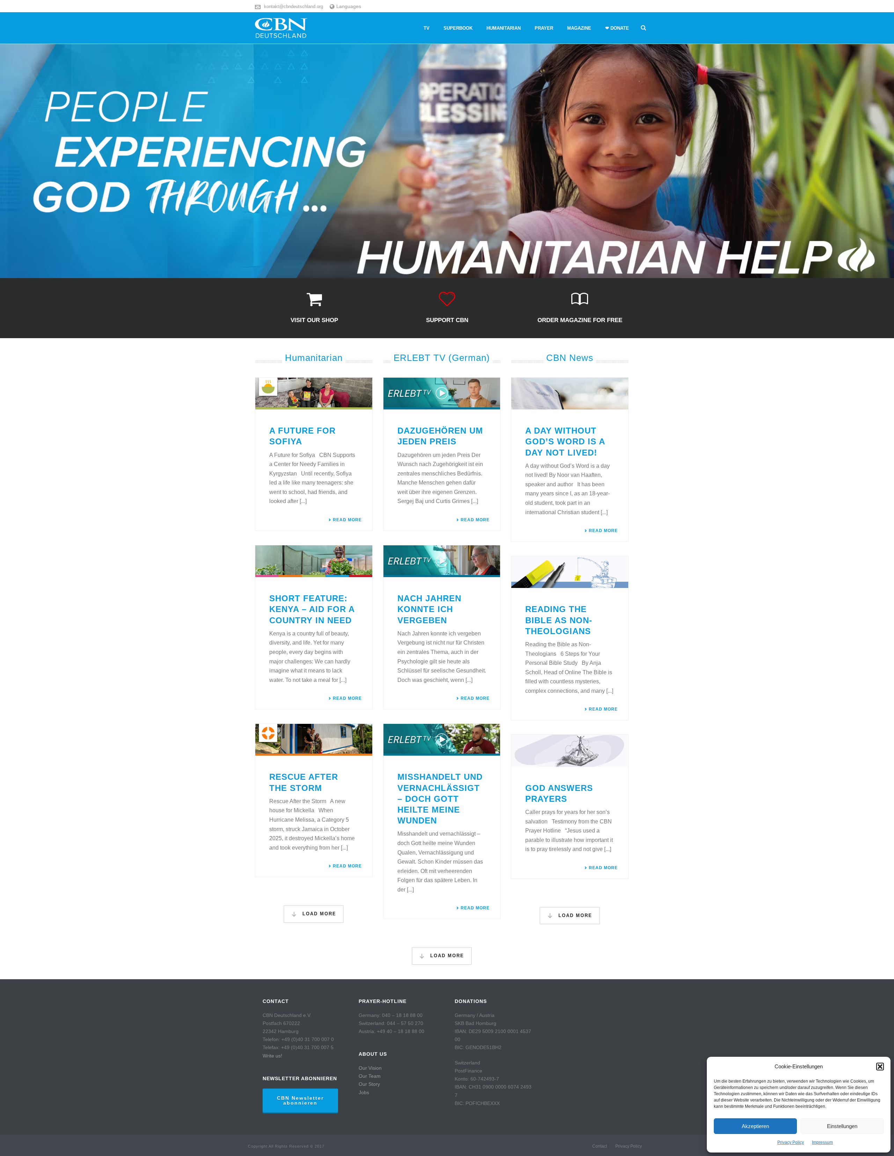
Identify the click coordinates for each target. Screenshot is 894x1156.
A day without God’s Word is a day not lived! (565, 441)
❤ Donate (617, 28)
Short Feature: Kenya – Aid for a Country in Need (311, 609)
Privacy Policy (790, 1142)
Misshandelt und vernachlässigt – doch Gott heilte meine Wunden (440, 798)
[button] (880, 1066)
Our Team (370, 1076)
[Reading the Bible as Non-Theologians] (569, 572)
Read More (347, 520)
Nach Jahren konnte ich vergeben (429, 609)
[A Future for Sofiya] (313, 393)
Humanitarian (503, 28)
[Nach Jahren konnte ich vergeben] (441, 561)
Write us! (272, 1056)
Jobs (364, 1092)
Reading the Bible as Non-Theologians (558, 619)
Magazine (579, 28)
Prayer (544, 28)
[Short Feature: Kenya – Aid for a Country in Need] (313, 561)
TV (427, 28)
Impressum (822, 1142)
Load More (318, 913)
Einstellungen (842, 1126)
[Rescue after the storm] (313, 740)
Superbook (458, 28)
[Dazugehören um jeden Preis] (441, 393)
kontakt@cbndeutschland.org (293, 6)
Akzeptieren (755, 1126)
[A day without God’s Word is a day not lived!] (569, 393)
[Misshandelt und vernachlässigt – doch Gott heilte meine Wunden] (441, 740)
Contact (599, 1146)
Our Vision (370, 1068)
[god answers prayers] (569, 750)
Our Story (369, 1084)
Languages (348, 6)
